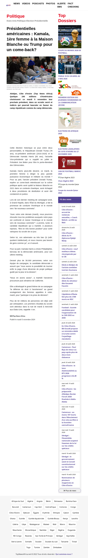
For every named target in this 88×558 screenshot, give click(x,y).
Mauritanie (17, 530)
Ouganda (71, 530)
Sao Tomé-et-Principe (44, 536)
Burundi (15, 507)
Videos (26, 3)
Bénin (48, 501)
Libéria (15, 524)
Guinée (22, 518)
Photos (50, 3)
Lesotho (74, 518)
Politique (16, 16)
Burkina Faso (71, 501)
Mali (54, 524)
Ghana (12, 518)
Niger (52, 530)
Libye (24, 524)
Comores (63, 507)
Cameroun (26, 507)
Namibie (43, 530)
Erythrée (45, 513)
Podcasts (38, 3)
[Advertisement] (31, 129)
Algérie (30, 501)
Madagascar (35, 524)
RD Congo (17, 536)
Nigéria (61, 530)
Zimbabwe (57, 547)
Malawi (46, 524)
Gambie (76, 513)
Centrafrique (50, 507)
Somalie (28, 541)
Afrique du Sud (18, 501)
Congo (73, 507)
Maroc (62, 524)
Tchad (74, 541)
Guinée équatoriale (36, 518)
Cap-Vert (38, 507)
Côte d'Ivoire (14, 513)
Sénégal (59, 536)
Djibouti (26, 513)
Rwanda (28, 536)
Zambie (46, 547)
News (17, 3)
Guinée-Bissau (53, 518)
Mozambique (30, 530)
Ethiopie (56, 513)
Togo (28, 547)
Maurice (72, 524)
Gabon (66, 513)
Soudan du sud (51, 541)
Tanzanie (64, 541)
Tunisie (37, 547)
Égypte (36, 513)
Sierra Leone (16, 541)
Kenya (65, 518)
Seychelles (70, 536)
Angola (39, 501)
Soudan (38, 541)
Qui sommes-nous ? (64, 554)
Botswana (58, 501)
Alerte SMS (61, 5)
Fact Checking (73, 5)
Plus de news (70, 490)
